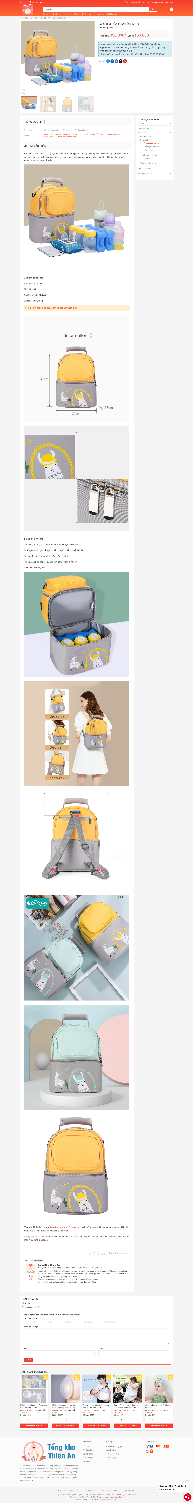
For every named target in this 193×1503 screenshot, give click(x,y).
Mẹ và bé (67, 14)
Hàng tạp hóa (143, 128)
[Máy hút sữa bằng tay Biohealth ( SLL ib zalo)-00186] (34, 1389)
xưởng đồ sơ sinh (97, 134)
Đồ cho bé (144, 136)
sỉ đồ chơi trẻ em (57, 1227)
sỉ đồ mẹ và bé (72, 1227)
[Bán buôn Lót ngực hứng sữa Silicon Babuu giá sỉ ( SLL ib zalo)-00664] (65, 1389)
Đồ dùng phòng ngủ (150, 155)
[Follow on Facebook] (28, 2)
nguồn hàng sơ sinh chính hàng (57, 134)
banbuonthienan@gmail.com (112, 1497)
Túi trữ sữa (149, 150)
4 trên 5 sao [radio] (78, 1322)
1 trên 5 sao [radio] (28, 1322)
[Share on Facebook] (112, 61)
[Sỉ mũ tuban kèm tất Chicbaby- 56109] (159, 1389)
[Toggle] (170, 123)
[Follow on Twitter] (33, 2)
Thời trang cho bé (146, 163)
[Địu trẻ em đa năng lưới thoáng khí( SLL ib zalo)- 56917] (96, 1389)
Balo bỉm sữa (30, 283)
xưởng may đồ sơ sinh (115, 134)
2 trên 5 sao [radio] (42, 1322)
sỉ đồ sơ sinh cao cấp (80, 134)
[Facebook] (30, 1279)
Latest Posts (38, 1261)
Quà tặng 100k (144, 168)
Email (101, 1348)
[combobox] (96, 9)
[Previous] (22, 57)
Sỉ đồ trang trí (112, 14)
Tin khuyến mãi (112, 1453)
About (27, 1261)
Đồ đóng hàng (87, 14)
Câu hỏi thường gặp (114, 1446)
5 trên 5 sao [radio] (99, 1322)
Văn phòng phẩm (145, 173)
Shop (46, 130)
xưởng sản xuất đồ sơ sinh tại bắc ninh (60, 136)
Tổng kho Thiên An (49, 1265)
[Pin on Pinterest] (125, 61)
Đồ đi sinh (146, 158)
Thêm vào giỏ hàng (34, 1425)
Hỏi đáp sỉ (46, 14)
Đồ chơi (76, 14)
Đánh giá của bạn (31, 1318)
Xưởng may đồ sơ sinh (34, 1236)
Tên (26, 1348)
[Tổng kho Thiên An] (30, 1268)
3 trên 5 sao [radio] (59, 1322)
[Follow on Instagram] (30, 2)
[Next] (92, 57)
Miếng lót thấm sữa (152, 147)
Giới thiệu (39, 2)
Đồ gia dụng (99, 14)
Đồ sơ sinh (45, 17)
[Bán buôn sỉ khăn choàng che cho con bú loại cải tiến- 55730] (127, 1389)
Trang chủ (24, 17)
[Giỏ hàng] (171, 9)
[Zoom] (24, 91)
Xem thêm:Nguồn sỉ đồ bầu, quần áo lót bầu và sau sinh (51, 308)
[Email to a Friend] (120, 61)
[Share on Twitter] (116, 61)
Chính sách (57, 14)
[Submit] (153, 9)
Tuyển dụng (111, 1457)
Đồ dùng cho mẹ (59, 17)
